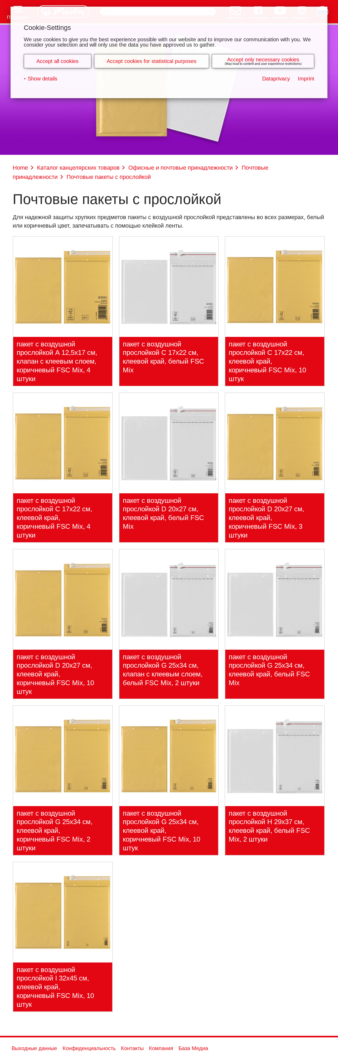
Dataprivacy (276, 79)
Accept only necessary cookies (263, 59)
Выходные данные (34, 1048)
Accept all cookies (57, 61)
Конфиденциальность (89, 1048)
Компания (161, 1048)
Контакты (132, 1048)
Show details (42, 79)
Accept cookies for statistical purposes (151, 61)
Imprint (306, 79)
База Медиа (193, 1048)
